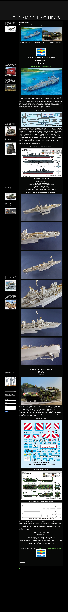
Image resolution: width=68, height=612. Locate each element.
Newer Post (22, 569)
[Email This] (20, 562)
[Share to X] (22, 562)
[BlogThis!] (21, 562)
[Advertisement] (32, 7)
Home (41, 569)
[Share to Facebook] (23, 562)
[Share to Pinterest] (24, 562)
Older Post (60, 569)
